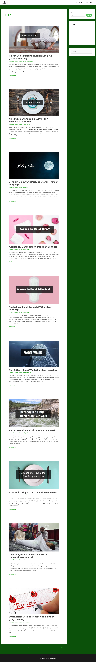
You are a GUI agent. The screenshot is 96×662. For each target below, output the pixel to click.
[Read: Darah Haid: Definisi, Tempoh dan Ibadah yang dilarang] (34, 601)
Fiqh (20, 61)
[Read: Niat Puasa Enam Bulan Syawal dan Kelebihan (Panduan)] (34, 102)
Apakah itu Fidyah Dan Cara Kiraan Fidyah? (33, 492)
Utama (86, 2)
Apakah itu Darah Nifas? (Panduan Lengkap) (33, 247)
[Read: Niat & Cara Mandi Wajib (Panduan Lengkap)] (34, 353)
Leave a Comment (13, 61)
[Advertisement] (81, 34)
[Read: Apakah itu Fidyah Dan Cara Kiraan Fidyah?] (34, 475)
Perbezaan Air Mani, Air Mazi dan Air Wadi (32, 430)
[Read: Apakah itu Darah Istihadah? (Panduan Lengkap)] (34, 290)
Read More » (12, 75)
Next (63, 648)
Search (73, 13)
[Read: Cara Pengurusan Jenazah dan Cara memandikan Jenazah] (34, 537)
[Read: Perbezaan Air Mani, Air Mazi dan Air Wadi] (34, 413)
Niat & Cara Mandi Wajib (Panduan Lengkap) (33, 370)
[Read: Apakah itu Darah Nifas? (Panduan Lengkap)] (34, 229)
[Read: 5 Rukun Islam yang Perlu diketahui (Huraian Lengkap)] (34, 165)
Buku (91, 2)
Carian (89, 15)
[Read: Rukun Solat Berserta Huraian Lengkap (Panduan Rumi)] (34, 39)
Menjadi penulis (78, 2)
